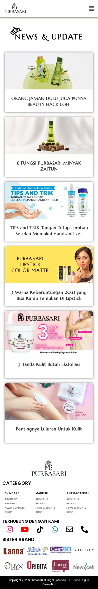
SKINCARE (12, 493)
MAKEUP (41, 493)
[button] (92, 8)
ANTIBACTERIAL (77, 493)
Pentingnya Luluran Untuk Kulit (49, 429)
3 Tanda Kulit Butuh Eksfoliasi (49, 364)
